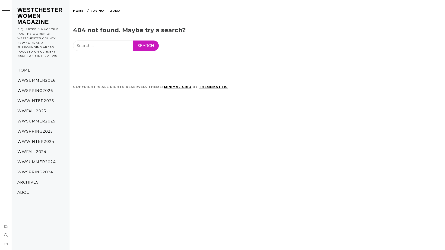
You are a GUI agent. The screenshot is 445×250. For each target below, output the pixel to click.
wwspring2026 (35, 90)
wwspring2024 (35, 172)
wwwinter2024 (35, 141)
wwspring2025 (35, 131)
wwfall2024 (31, 152)
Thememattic (213, 87)
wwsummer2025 (36, 121)
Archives (28, 182)
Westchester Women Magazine (40, 16)
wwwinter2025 (35, 101)
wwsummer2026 (36, 80)
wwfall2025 (31, 111)
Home (24, 70)
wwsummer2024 (36, 162)
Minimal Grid (177, 87)
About (25, 192)
